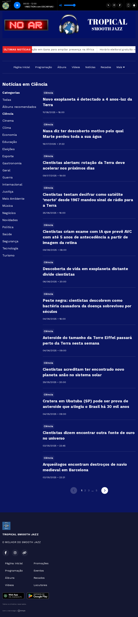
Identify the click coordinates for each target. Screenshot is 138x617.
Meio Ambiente (13, 198)
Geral (6, 170)
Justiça (7, 191)
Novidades (10, 220)
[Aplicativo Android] (134, 5)
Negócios (9, 213)
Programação (43, 67)
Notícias (90, 67)
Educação (9, 142)
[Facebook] (120, 5)
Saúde (7, 234)
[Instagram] (114, 5)
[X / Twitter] (108, 5)
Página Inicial (21, 67)
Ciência (7, 113)
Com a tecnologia (9, 611)
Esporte (8, 156)
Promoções (41, 563)
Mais (119, 67)
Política (7, 227)
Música (7, 205)
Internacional (12, 184)
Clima (6, 127)
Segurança (10, 241)
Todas (6, 99)
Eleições (8, 149)
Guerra (7, 177)
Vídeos (76, 67)
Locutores (40, 585)
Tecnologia (10, 248)
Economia (9, 134)
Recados (106, 67)
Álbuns (61, 67)
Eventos (39, 570)
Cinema (8, 120)
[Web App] (128, 5)
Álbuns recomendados (19, 107)
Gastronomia (12, 163)
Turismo (8, 255)
